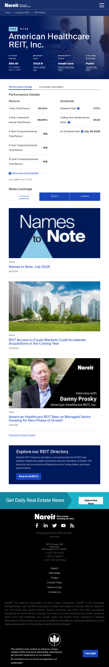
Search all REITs (28, 476)
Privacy (54, 578)
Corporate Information (51, 87)
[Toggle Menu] (101, 5)
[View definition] (78, 108)
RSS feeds (54, 573)
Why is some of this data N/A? (25, 173)
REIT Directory (40, 13)
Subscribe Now (91, 501)
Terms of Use (54, 587)
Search (54, 568)
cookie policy (16, 663)
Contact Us (55, 592)
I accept (90, 653)
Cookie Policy (54, 583)
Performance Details (20, 87)
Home (7, 13)
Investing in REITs (22, 13)
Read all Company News (22, 435)
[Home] (18, 5)
